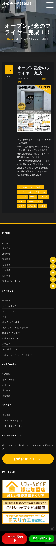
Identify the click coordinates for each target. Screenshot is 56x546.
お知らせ (21, 82)
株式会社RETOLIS (17, 4)
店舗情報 (6, 253)
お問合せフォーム (28, 459)
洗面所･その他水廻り (12, 322)
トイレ (5, 316)
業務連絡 (6, 395)
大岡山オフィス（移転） (13, 426)
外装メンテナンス (10, 338)
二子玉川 (43, 196)
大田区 (21, 206)
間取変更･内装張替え (12, 332)
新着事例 (6, 259)
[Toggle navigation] (50, 5)
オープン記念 (36, 187)
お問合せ (6, 275)
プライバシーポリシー (12, 281)
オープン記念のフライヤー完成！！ (32, 38)
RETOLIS (23, 187)
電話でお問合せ (40, 538)
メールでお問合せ (14, 536)
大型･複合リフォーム (12, 349)
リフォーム (40, 192)
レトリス (22, 196)
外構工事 (6, 343)
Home (10, 38)
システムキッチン (10, 305)
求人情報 (6, 270)
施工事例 (6, 390)
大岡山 (21, 201)
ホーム (5, 242)
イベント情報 (40, 79)
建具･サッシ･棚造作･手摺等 (15, 327)
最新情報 (6, 248)
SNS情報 (6, 374)
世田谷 (33, 196)
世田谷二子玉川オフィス (13, 420)
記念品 (42, 206)
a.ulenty (23, 79)
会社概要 (6, 264)
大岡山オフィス (35, 201)
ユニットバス (8, 311)
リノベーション (25, 192)
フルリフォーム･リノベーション (17, 354)
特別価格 (32, 206)
